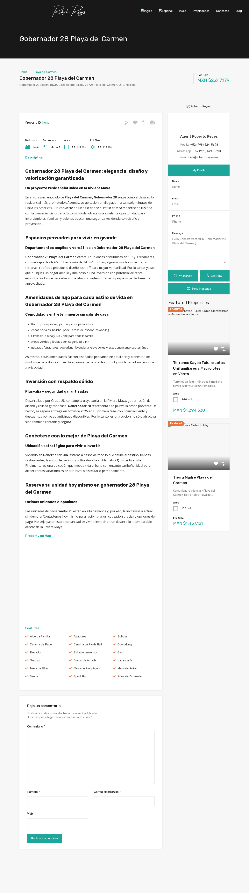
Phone (176, 215)
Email (175, 198)
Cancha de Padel (41, 644)
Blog (239, 11)
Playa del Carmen (45, 72)
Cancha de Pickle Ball (88, 644)
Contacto (222, 11)
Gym (120, 652)
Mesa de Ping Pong (87, 668)
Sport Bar (80, 676)
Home (23, 72)
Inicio (182, 11)
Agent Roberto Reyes (199, 136)
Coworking (124, 644)
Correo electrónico (107, 792)
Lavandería (124, 660)
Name (175, 181)
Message (177, 233)
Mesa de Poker (127, 668)
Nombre (33, 792)
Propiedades (201, 11)
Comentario (36, 726)
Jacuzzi (35, 660)
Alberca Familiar (40, 636)
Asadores (80, 636)
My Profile (198, 170)
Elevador (35, 652)
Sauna (34, 676)
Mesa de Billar (39, 668)
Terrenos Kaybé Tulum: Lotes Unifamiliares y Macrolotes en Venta (199, 368)
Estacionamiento (85, 652)
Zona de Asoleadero (130, 676)
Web (30, 813)
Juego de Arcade (85, 660)
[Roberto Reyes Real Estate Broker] (69, 16)
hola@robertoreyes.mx (203, 157)
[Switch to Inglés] (146, 11)
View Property (199, 346)
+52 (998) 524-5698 (204, 144)
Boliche (122, 636)
